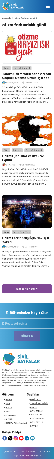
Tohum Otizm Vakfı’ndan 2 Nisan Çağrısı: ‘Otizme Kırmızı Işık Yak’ (26, 76)
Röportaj (17, 150)
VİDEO (8, 411)
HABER (9, 399)
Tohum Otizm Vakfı (22, 68)
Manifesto (32, 451)
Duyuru (6, 68)
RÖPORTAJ (11, 415)
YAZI (8, 403)
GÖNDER (27, 336)
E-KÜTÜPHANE (37, 418)
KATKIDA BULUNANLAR (16, 423)
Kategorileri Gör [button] (25, 288)
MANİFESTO (35, 399)
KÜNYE (33, 407)
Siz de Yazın (45, 451)
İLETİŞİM (34, 426)
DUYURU (9, 419)
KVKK (23, 451)
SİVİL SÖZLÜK (36, 422)
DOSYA (9, 407)
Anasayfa (6, 18)
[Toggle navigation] (48, 6)
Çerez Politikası (11, 451)
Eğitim (6, 150)
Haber (6, 232)
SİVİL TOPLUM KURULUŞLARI (36, 413)
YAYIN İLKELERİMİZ (39, 403)
